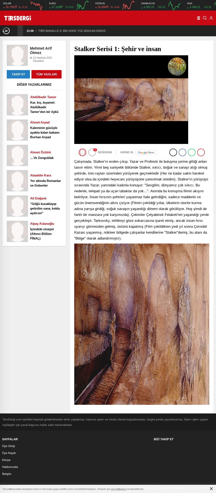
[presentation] (15, 30)
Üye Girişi (8, 446)
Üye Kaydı (9, 453)
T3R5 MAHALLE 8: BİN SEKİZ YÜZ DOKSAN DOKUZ (51, 31)
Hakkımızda (10, 467)
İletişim (6, 473)
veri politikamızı (119, 489)
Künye (6, 460)
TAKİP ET (18, 74)
